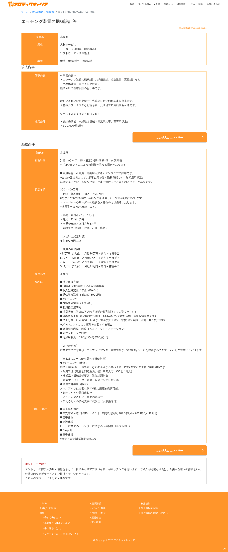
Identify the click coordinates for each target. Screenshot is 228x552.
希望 (158, 4)
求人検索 (37, 12)
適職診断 (181, 4)
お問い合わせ (213, 4)
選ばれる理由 (144, 4)
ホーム (25, 12)
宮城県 (50, 12)
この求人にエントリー (169, 137)
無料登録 (168, 4)
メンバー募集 (196, 4)
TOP (132, 4)
